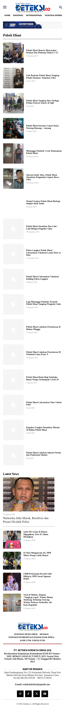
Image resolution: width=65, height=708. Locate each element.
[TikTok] (28, 693)
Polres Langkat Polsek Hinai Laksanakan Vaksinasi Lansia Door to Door (43, 252)
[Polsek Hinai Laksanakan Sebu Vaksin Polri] (13, 405)
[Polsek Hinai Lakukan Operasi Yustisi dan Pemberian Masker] (13, 455)
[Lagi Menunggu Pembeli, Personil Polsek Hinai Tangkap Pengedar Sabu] (13, 304)
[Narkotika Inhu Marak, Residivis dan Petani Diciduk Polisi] (28, 494)
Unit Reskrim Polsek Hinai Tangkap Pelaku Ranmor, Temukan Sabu (42, 76)
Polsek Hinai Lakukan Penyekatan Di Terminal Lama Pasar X (43, 353)
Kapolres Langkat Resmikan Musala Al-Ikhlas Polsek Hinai (43, 428)
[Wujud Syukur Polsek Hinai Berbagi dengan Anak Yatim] (13, 203)
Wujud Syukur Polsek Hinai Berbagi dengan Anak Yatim (43, 202)
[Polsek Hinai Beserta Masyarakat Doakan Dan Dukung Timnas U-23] (13, 53)
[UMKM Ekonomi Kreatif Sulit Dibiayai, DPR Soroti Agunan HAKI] (12, 582)
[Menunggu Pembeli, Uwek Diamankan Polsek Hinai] (13, 153)
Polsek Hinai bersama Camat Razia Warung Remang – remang (42, 127)
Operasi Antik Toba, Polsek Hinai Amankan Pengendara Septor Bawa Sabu (42, 177)
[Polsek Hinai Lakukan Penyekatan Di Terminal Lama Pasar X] (13, 354)
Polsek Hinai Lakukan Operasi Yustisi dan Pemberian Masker (43, 454)
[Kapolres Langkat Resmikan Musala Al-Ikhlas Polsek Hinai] (13, 430)
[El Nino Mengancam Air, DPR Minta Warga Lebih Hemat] (12, 561)
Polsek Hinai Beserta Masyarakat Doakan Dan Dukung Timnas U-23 (42, 51)
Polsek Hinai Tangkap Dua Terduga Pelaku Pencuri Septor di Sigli (42, 102)
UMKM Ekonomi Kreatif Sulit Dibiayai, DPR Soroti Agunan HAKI (37, 576)
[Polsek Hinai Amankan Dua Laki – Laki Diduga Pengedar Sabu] (13, 229)
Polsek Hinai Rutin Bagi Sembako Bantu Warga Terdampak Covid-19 (42, 378)
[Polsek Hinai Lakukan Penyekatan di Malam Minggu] (13, 329)
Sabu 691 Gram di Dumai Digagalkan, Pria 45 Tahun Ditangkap (35, 534)
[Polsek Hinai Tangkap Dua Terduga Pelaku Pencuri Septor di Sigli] (13, 103)
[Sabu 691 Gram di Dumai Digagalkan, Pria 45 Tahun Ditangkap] (12, 540)
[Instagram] (20, 693)
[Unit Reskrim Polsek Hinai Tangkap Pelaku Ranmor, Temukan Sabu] (13, 78)
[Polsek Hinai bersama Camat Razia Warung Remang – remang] (13, 128)
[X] (36, 693)
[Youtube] (44, 693)
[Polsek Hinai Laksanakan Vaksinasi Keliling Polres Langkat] (13, 279)
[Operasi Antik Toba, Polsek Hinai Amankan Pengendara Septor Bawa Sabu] (13, 178)
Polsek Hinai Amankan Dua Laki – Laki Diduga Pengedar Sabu (42, 227)
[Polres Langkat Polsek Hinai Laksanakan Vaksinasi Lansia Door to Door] (13, 254)
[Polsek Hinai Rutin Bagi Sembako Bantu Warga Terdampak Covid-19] (13, 379)
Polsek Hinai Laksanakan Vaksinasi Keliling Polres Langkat (42, 277)
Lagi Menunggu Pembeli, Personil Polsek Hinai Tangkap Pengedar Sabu (43, 303)
